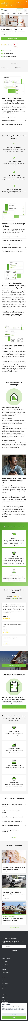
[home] (8, 10)
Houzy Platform (5, 961)
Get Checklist (14, 707)
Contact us (4, 980)
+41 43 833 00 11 (5, 1000)
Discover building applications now (13, 5)
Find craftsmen (5, 964)
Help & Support (5, 983)
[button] (25, 10)
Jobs (2, 988)
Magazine (4, 969)
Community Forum (6, 972)
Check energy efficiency (14, 38)
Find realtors (4, 967)
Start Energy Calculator (14, 665)
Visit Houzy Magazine (14, 927)
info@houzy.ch (5, 1002)
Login (19, 10)
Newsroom (4, 986)
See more (14, 837)
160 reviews (14, 598)
